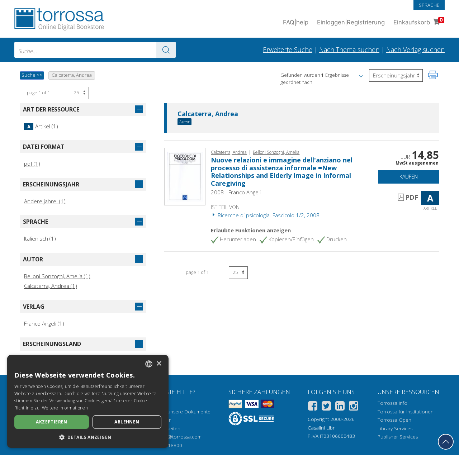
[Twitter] (326, 407)
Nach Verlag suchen (415, 49)
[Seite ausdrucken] (432, 75)
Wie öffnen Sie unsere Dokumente (171, 411)
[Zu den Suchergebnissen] (166, 50)
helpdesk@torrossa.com (174, 436)
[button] (360, 75)
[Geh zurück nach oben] (446, 442)
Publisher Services (398, 436)
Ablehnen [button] (126, 422)
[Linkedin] (340, 407)
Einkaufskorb (418, 21)
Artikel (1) (42, 126)
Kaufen (408, 176)
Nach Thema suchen (349, 49)
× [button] (158, 363)
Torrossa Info (392, 403)
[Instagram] (353, 407)
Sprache (429, 5)
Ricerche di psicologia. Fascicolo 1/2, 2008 (268, 215)
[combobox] (95, 50)
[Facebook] (313, 407)
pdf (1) (32, 163)
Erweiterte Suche (287, 49)
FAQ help (295, 22)
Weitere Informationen (65, 408)
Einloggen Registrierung (351, 22)
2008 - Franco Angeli (236, 192)
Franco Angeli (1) (44, 323)
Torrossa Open (394, 420)
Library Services (395, 428)
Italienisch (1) (40, 238)
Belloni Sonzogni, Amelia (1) (57, 276)
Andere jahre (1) (45, 201)
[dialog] (88, 401)
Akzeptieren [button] (51, 422)
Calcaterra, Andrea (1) (50, 285)
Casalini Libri (322, 428)
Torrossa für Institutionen (406, 411)
